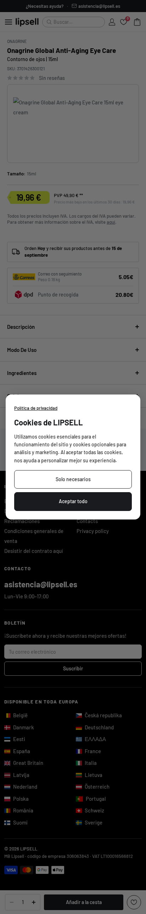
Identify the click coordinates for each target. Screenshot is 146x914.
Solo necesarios (73, 479)
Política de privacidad (35, 408)
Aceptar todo (73, 501)
